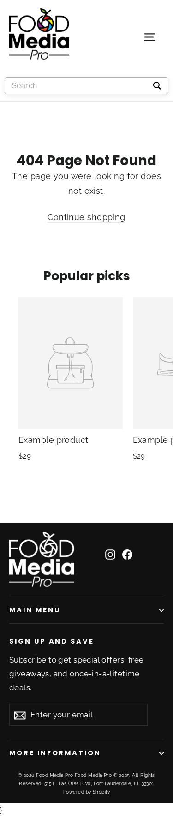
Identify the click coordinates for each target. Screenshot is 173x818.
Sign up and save (51, 641)
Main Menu (34, 610)
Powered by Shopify (86, 791)
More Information (55, 753)
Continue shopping (86, 217)
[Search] (157, 86)
